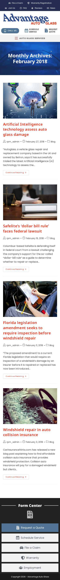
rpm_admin (13, 141)
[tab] (30, 527)
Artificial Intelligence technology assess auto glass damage (25, 129)
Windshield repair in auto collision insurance (27, 432)
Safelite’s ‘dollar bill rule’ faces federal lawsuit (26, 228)
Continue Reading (17, 172)
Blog (53, 141)
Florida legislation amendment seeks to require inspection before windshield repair (27, 330)
